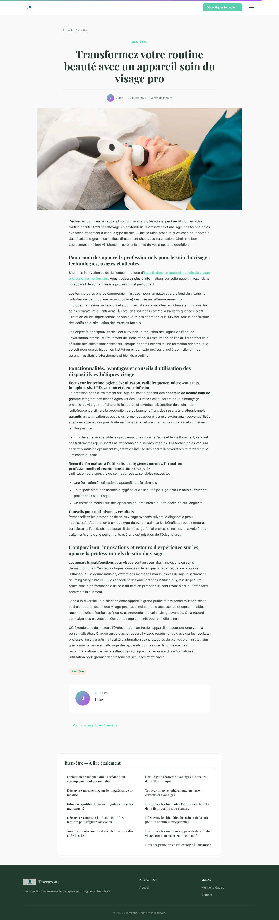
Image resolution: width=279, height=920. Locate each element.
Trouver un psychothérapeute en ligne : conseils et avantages (173, 792)
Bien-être (82, 30)
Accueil (67, 30)
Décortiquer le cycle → (223, 7)
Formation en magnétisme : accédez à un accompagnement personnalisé (96, 779)
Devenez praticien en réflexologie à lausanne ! (178, 845)
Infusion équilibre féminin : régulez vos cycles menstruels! (100, 806)
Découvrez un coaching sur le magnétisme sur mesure (100, 792)
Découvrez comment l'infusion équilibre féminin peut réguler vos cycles (95, 820)
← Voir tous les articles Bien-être (93, 725)
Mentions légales (213, 887)
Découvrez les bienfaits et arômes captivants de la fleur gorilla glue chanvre (177, 806)
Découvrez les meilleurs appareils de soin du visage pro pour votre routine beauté (177, 833)
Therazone (48, 882)
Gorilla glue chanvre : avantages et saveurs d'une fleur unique (175, 779)
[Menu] (251, 7)
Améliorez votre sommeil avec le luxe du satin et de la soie (100, 833)
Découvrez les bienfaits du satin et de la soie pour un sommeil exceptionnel (177, 820)
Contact (207, 894)
